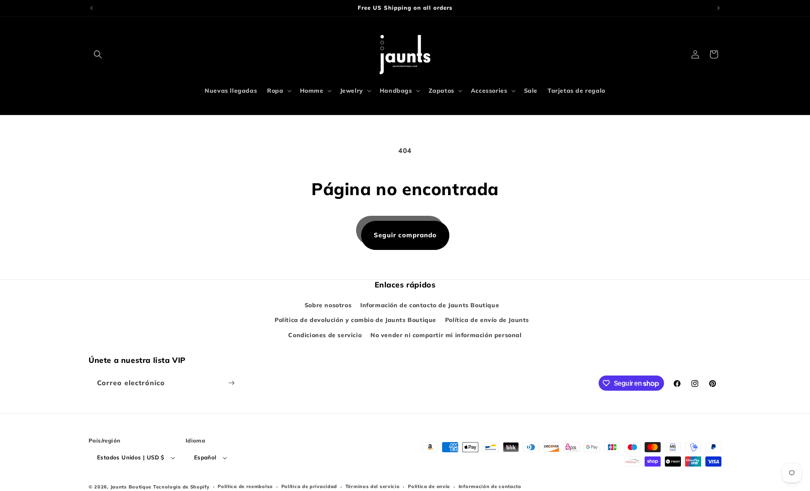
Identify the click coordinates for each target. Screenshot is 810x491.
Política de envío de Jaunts (487, 320)
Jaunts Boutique (132, 487)
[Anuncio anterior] (91, 8)
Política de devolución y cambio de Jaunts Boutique (355, 320)
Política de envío (429, 486)
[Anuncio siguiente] (718, 8)
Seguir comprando (405, 235)
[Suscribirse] (231, 382)
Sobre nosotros (328, 305)
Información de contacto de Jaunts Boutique (429, 305)
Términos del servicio (373, 486)
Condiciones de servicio (325, 335)
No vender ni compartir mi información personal (446, 335)
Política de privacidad (309, 486)
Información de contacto (490, 486)
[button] (98, 54)
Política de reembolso (245, 486)
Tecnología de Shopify (181, 487)
